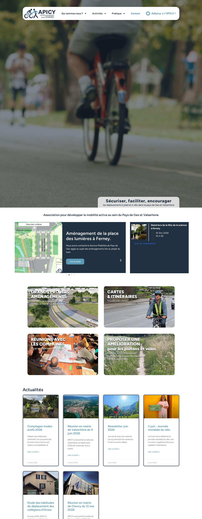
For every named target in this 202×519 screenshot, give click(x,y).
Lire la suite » (33, 452)
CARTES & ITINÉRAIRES (122, 294)
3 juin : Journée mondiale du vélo (159, 428)
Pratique (116, 13)
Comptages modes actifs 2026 (39, 428)
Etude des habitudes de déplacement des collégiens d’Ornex (40, 506)
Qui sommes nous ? (72, 13)
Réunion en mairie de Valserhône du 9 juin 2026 (80, 430)
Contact (135, 13)
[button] (20, 260)
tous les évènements (145, 243)
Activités (97, 13)
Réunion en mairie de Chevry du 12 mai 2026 (81, 506)
